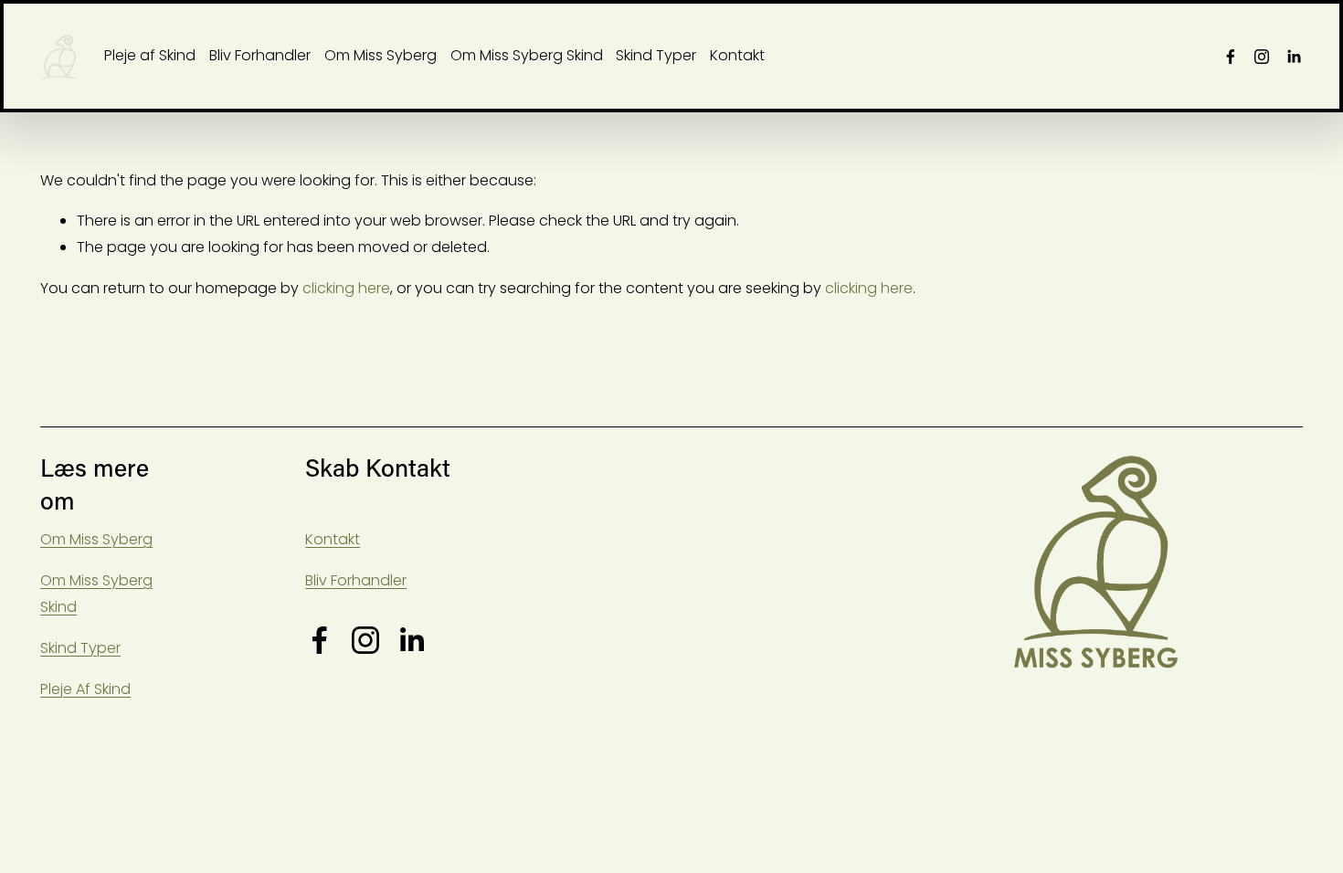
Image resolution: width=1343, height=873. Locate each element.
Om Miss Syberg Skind (526, 55)
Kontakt (737, 55)
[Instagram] (1262, 56)
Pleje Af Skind (85, 688)
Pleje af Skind (150, 55)
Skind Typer (656, 55)
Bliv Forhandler (260, 55)
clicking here (346, 288)
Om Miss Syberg (380, 55)
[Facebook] (1230, 56)
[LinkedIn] (1294, 56)
